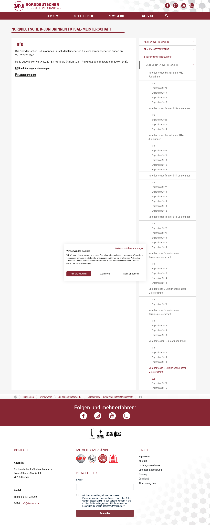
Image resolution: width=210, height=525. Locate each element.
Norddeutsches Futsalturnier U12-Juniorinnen (166, 74)
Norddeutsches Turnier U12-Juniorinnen (169, 108)
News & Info (117, 16)
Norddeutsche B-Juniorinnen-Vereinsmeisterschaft (163, 312)
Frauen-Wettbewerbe (156, 49)
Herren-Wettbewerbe (156, 41)
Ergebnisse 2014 (159, 129)
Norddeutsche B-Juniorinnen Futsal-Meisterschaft (167, 369)
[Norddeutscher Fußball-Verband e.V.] (38, 6)
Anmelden (105, 513)
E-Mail (79, 479)
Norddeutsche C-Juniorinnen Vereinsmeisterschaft (163, 255)
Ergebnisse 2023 (159, 150)
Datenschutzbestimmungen (129, 248)
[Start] (15, 397)
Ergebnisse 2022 (159, 119)
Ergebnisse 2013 (159, 206)
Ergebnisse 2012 (159, 210)
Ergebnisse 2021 (159, 233)
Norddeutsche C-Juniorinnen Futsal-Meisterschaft (167, 290)
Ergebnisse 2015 (159, 102)
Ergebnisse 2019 (159, 92)
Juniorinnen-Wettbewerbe (162, 64)
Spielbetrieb (83, 16)
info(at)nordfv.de (31, 503)
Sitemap (143, 474)
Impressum (144, 456)
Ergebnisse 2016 (159, 97)
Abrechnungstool (148, 483)
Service (148, 16)
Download (144, 478)
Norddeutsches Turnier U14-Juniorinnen (169, 175)
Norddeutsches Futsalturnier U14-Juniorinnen (166, 137)
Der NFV (52, 16)
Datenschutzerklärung (150, 469)
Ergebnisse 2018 (159, 160)
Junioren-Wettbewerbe (158, 57)
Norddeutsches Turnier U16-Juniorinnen (169, 216)
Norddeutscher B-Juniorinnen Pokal (167, 341)
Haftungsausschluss (149, 465)
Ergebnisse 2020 (159, 88)
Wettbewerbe (46, 397)
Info (153, 83)
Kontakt (143, 460)
